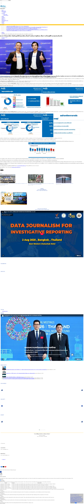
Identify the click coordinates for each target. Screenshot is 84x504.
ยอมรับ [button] (76, 502)
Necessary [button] (1, 479)
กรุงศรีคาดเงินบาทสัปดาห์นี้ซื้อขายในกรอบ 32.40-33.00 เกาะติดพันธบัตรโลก (17, 26)
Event (4, 12)
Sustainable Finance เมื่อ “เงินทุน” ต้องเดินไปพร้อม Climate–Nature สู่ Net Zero (23, 377)
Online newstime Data (5, 20)
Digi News (3, 13)
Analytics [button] (1, 495)
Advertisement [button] (2, 498)
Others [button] (1, 500)
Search (9, 0)
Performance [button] (2, 492)
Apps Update (5, 14)
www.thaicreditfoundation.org (21, 165)
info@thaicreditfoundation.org (16, 167)
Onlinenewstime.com (5, 76)
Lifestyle (3, 23)
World (3, 18)
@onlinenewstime (5, 311)
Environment (3, 19)
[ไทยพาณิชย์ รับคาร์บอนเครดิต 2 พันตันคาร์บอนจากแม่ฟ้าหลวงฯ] (69, 178)
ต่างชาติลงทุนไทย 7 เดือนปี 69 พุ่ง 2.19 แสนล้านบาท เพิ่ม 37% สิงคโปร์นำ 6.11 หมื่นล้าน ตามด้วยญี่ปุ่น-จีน (21, 28)
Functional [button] (1, 490)
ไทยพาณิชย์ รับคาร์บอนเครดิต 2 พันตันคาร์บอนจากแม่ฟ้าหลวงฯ (64, 183)
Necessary (2, 480)
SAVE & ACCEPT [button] (2, 503)
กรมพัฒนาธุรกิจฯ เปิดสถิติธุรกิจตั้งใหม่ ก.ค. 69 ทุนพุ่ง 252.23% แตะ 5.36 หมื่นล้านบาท (18, 30)
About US (3, 459)
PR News (3, 21)
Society (3, 22)
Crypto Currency (6, 15)
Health (3, 16)
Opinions (3, 17)
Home (3, 10)
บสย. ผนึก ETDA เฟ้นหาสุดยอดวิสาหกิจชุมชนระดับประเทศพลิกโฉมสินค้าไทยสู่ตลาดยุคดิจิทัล (21, 378)
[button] (2, 390)
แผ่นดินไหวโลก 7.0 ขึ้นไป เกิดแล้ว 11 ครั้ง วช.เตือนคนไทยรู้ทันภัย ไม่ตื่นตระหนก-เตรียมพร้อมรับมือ (20, 373)
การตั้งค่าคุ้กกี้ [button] (72, 502)
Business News (4, 11)
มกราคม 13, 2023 (4, 37)
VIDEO (2, 313)
